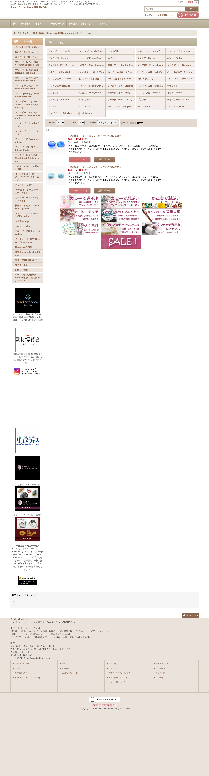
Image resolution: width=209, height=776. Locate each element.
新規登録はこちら (167, 15)
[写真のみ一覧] (133, 123)
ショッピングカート (23, 664)
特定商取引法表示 (163, 664)
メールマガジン (115, 668)
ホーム (17, 668)
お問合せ (159, 678)
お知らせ (112, 664)
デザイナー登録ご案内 (118, 678)
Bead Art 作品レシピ (70, 673)
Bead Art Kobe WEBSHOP (28, 7)
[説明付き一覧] (140, 123)
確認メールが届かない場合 (119, 673)
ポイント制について (117, 682)
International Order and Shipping (27, 678)
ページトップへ (192, 615)
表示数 (52, 122)
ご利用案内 (160, 668)
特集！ (64, 664)
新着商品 (65, 668)
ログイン (150, 15)
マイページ (160, 673)
